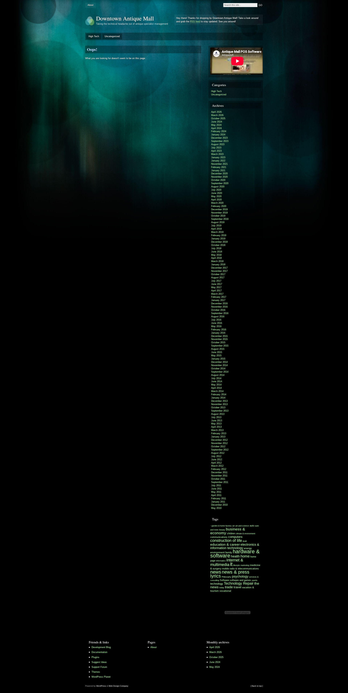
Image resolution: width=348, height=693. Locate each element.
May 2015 (216, 355)
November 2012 (219, 443)
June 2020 (216, 193)
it (231, 564)
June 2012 (216, 459)
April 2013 (216, 427)
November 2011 (219, 475)
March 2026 (217, 115)
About (90, 5)
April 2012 (216, 462)
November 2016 (219, 306)
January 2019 (218, 238)
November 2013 (219, 404)
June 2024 (216, 121)
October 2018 (218, 245)
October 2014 (218, 368)
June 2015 (216, 352)
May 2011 (216, 492)
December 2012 (219, 440)
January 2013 (218, 436)
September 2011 (219, 482)
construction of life (226, 540)
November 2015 (219, 339)
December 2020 (219, 173)
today (221, 587)
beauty (222, 530)
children (231, 533)
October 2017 (218, 274)
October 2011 (218, 479)
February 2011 (218, 498)
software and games (240, 580)
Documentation (99, 652)
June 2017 (216, 284)
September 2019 (219, 219)
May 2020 (216, 196)
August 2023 (217, 144)
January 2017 (218, 300)
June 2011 (216, 488)
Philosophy (226, 577)
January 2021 (218, 170)
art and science (242, 526)
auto (252, 525)
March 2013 (217, 430)
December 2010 (219, 504)
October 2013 (218, 407)
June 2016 (216, 323)
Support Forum (99, 667)
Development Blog (101, 647)
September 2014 (219, 371)
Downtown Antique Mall (125, 18)
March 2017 (217, 293)
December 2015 (219, 336)
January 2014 (218, 397)
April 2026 (216, 112)
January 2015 (218, 358)
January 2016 (218, 332)
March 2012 (217, 465)
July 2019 (216, 225)
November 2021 (219, 164)
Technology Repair (239, 583)
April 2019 (216, 228)
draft (245, 541)
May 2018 (216, 255)
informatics (221, 561)
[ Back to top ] (257, 686)
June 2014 (216, 381)
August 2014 (217, 375)
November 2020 (219, 176)
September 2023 (219, 141)
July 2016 (216, 319)
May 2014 (216, 384)
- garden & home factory (221, 526)
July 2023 (216, 147)
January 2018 (218, 264)
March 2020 (217, 203)
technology (216, 583)
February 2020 (218, 206)
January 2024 (218, 134)
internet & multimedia (226, 562)
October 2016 (218, 310)
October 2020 (218, 180)
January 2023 (218, 157)
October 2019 (218, 215)
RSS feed (195, 21)
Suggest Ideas (99, 662)
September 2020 (219, 183)
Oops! (92, 49)
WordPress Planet (101, 676)
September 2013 (219, 410)
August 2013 (217, 414)
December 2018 (219, 241)
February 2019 (218, 235)
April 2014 (216, 388)
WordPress (101, 686)
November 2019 (219, 212)
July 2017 (216, 280)
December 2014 (219, 362)
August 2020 (217, 186)
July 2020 (216, 189)
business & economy (227, 531)
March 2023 (217, 154)
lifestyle (236, 565)
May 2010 (216, 508)
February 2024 (218, 131)
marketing (245, 565)
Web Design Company (118, 686)
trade (229, 587)
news (215, 572)
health (235, 556)
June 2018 (216, 251)
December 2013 (219, 401)
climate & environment (245, 533)
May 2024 (216, 125)
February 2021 (218, 167)
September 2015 (219, 345)
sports (254, 580)
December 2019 (219, 209)
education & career (225, 544)
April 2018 (216, 258)
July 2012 (216, 456)
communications (218, 537)
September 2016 (219, 313)
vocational (225, 590)
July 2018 (216, 248)
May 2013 (216, 423)
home (245, 556)
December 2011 (219, 472)
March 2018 (217, 261)
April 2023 (216, 151)
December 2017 (219, 267)
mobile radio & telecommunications (240, 568)
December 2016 (219, 303)
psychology (240, 576)
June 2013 (216, 420)
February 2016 (218, 329)
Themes (96, 672)
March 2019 (217, 232)
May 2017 (216, 287)
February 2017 (218, 297)
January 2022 (218, 160)
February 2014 (218, 394)
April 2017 (216, 290)
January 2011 (218, 501)
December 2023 (219, 137)
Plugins (95, 657)
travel (237, 587)
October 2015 (218, 342)
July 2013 (216, 417)
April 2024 (216, 128)
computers (235, 537)
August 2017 (217, 277)
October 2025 (218, 118)
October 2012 (218, 446)
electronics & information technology (234, 546)
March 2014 (217, 391)
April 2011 (216, 495)
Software (224, 580)
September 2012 (219, 449)
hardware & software (235, 554)
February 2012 (218, 469)
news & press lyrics (229, 573)
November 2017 (219, 271)
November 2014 (219, 365)
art (233, 526)
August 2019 (217, 222)
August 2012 (217, 453)
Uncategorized (112, 36)
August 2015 (217, 349)
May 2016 (216, 326)
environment (217, 552)
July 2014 (216, 378)
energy (248, 548)
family (228, 552)
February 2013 (218, 433)
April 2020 (216, 199)
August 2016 (217, 316)
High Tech (93, 36)
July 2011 (216, 485)
